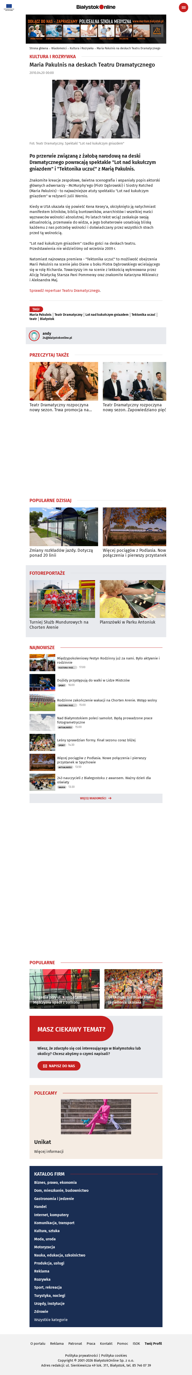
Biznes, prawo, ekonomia (55, 1182)
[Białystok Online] (96, 7)
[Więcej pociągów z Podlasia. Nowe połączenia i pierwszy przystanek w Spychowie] (137, 526)
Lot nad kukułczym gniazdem (107, 314)
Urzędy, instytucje (49, 1303)
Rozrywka (42, 1279)
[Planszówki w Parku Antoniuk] (132, 599)
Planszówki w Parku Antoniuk (127, 622)
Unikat (42, 1142)
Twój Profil (153, 1343)
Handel (40, 1206)
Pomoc (122, 1343)
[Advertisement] (96, 455)
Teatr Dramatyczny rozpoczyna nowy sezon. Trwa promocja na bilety (59, 408)
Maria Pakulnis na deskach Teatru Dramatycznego (128, 48)
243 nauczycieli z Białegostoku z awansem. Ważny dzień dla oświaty (104, 780)
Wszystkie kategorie (51, 1320)
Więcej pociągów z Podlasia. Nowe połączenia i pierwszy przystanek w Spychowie (137, 553)
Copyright (65, 1360)
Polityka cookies (114, 1355)
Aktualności (65, 727)
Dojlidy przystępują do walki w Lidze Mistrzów (93, 680)
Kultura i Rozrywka (82, 48)
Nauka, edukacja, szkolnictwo (59, 1255)
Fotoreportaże (47, 572)
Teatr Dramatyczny (68, 314)
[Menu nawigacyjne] (183, 7)
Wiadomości (59, 48)
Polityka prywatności (81, 1355)
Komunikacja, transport (54, 1223)
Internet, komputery (51, 1215)
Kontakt (106, 1343)
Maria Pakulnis (41, 314)
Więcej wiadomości (93, 798)
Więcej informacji (49, 1151)
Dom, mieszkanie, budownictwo (61, 1190)
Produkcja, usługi (49, 1263)
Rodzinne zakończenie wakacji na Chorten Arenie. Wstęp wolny (107, 700)
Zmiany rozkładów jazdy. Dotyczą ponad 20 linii (61, 553)
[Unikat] (96, 1116)
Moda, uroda (45, 1239)
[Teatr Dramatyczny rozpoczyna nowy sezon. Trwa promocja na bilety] (64, 381)
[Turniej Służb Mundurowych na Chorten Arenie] (62, 599)
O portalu (37, 1343)
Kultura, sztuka (47, 1231)
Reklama (41, 1271)
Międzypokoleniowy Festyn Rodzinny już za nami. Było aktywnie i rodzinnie (108, 660)
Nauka (62, 787)
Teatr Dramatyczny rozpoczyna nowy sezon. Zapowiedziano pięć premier (134, 408)
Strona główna (39, 48)
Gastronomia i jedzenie (54, 1198)
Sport (62, 685)
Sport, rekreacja (48, 1287)
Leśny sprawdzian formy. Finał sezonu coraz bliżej (96, 740)
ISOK (136, 1343)
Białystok (47, 319)
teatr (33, 319)
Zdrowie (41, 1311)
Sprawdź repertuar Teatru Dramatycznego (65, 290)
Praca (91, 1343)
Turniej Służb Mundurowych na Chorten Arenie (59, 625)
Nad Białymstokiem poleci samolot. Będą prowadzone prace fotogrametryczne (104, 720)
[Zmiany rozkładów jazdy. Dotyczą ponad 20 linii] (64, 526)
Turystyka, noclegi (49, 1295)
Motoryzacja (44, 1247)
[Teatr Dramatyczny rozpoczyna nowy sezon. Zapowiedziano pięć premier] (137, 381)
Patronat (75, 1343)
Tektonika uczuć (143, 314)
